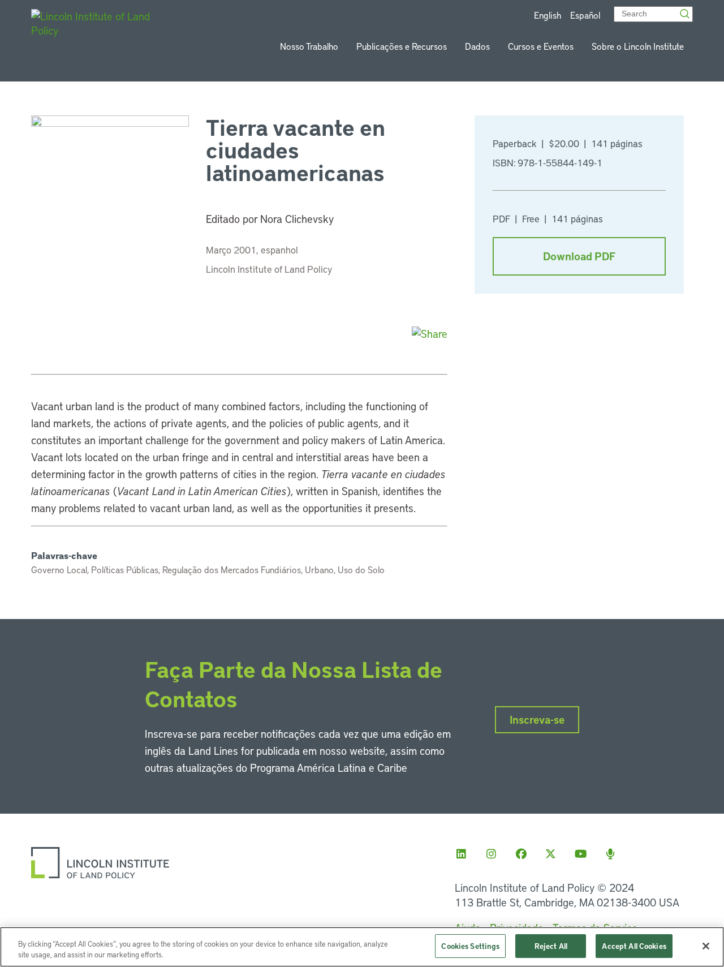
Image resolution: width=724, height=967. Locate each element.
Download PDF (579, 256)
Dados (477, 46)
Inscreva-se (537, 719)
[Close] (705, 946)
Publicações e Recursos (401, 46)
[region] (362, 947)
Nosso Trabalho (309, 46)
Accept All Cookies (634, 946)
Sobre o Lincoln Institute (638, 46)
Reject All (551, 946)
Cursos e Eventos (541, 46)
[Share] (429, 333)
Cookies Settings (470, 946)
